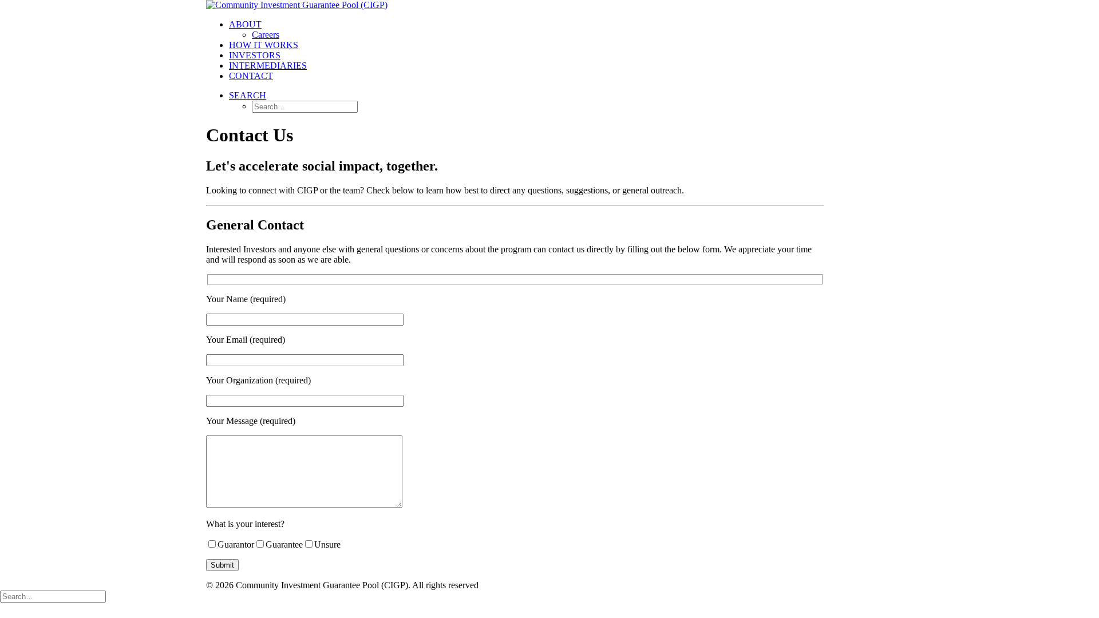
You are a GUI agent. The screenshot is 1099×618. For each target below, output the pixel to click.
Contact (251, 76)
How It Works (263, 45)
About (245, 24)
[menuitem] (561, 29)
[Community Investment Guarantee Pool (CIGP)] (549, 5)
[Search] (53, 596)
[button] (247, 95)
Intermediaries (268, 65)
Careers (265, 34)
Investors (254, 55)
